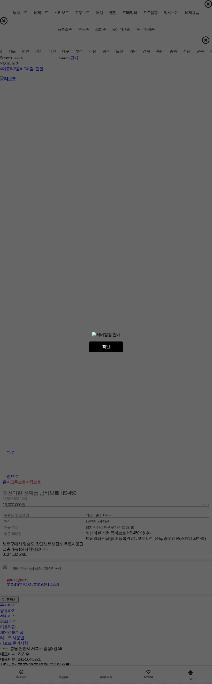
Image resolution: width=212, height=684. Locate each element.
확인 (106, 346)
